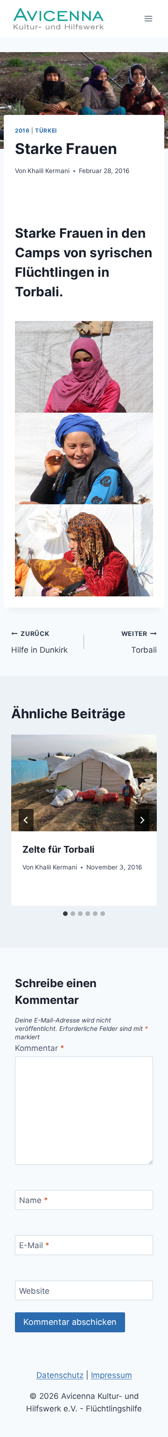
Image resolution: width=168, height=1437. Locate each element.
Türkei (46, 130)
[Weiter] (141, 820)
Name (33, 1200)
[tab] (65, 913)
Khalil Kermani (49, 170)
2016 (22, 130)
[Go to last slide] (26, 820)
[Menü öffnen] (148, 18)
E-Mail (34, 1245)
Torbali (139, 642)
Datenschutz (60, 1375)
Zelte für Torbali (58, 849)
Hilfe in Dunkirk (39, 642)
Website (34, 1291)
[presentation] (84, 783)
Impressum (111, 1375)
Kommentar (39, 1048)
